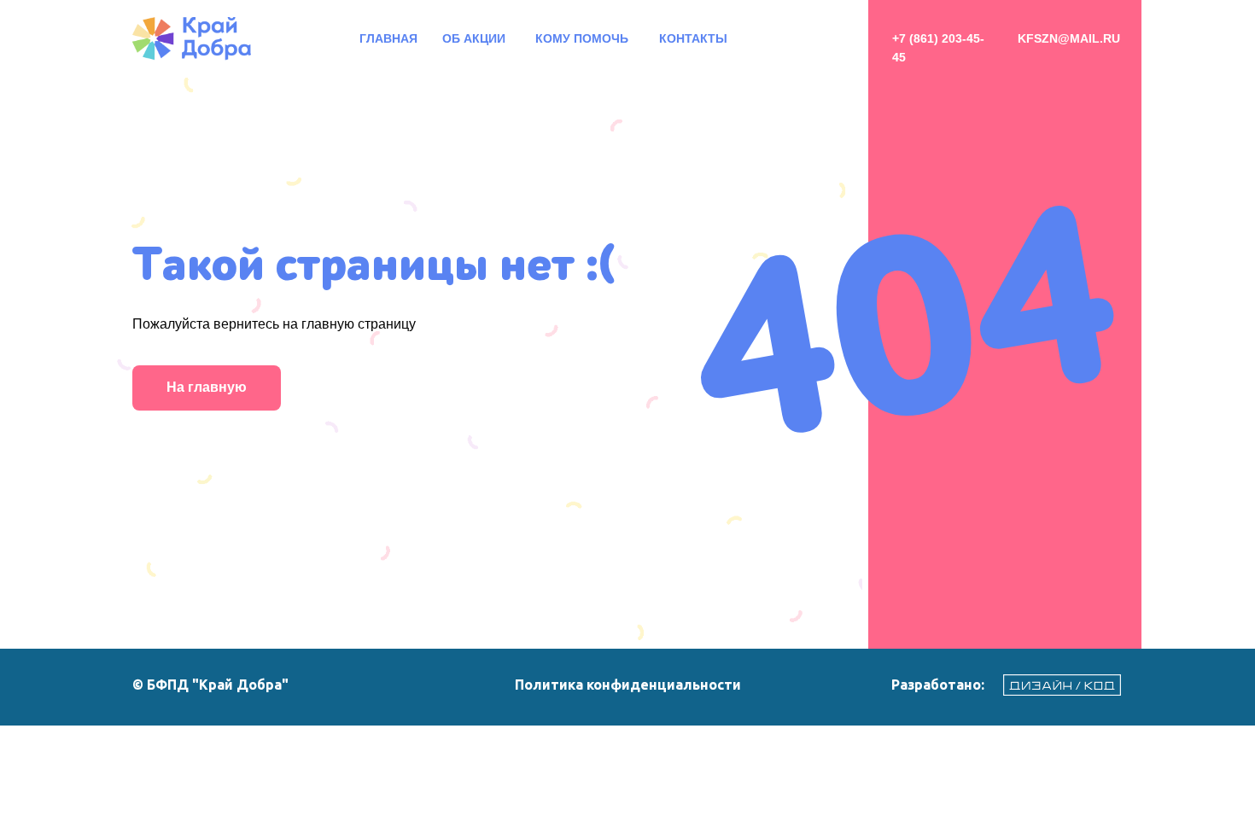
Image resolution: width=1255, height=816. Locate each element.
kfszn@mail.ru (1069, 38)
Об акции (473, 38)
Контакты (693, 38)
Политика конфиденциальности (628, 684)
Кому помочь (581, 38)
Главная (388, 38)
